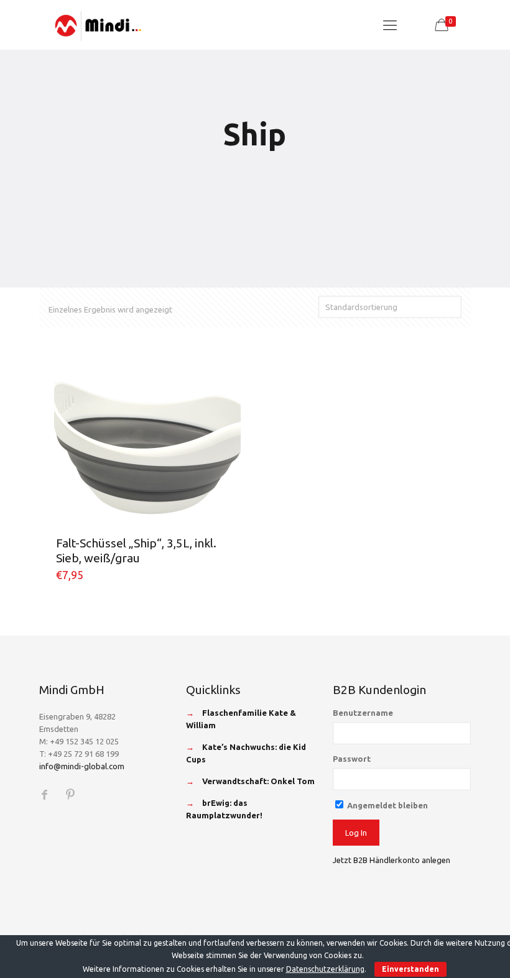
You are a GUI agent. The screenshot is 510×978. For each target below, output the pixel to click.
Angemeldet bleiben (386, 805)
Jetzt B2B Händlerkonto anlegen (391, 860)
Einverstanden (410, 969)
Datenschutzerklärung (325, 969)
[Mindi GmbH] (99, 25)
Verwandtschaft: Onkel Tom (258, 781)
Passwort (352, 758)
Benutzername (363, 712)
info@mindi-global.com (81, 766)
